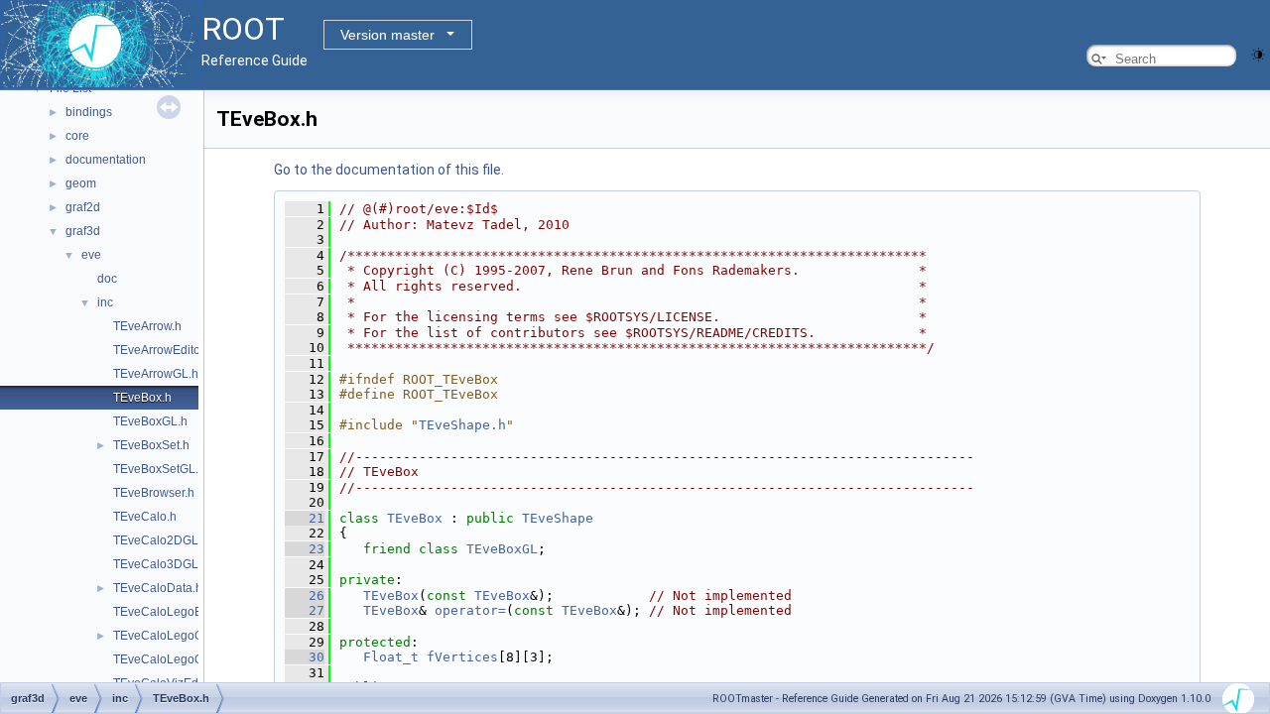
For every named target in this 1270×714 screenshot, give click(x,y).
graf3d (82, 231)
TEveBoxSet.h (151, 445)
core (77, 136)
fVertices (462, 657)
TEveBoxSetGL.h (159, 469)
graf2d (82, 207)
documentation (105, 160)
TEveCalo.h (145, 517)
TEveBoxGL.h (150, 421)
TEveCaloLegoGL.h (166, 636)
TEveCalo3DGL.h (160, 564)
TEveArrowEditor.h (163, 350)
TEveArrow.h (147, 326)
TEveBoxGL (502, 548)
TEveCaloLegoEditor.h (174, 612)
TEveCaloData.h (157, 588)
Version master (387, 35)
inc (105, 302)
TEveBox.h (142, 398)
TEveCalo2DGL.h (160, 540)
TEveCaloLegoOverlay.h (179, 659)
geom (80, 183)
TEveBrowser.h (153, 493)
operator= (470, 610)
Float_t (391, 657)
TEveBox (415, 518)
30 (304, 657)
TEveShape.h (462, 424)
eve (91, 255)
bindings (88, 112)
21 (304, 518)
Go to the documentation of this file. (389, 170)
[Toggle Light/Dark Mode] (1258, 53)
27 (304, 610)
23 (304, 548)
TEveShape (557, 518)
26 (304, 595)
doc (107, 279)
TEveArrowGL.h (155, 374)
